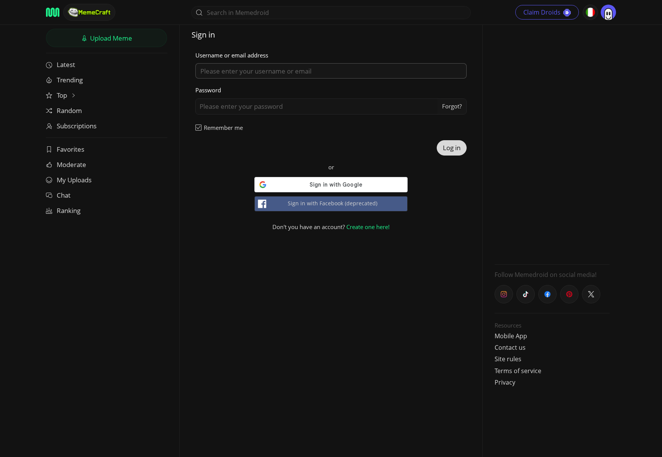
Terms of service (518, 371)
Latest (66, 64)
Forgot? (452, 106)
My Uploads (74, 179)
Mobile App (511, 336)
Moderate (71, 164)
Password (208, 90)
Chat (63, 195)
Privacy (505, 382)
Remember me (223, 127)
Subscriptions (77, 125)
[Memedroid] (52, 12)
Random (69, 110)
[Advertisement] (552, 144)
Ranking (68, 210)
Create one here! (368, 227)
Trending (70, 79)
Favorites (70, 149)
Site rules (508, 359)
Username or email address (231, 55)
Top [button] (63, 95)
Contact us (510, 347)
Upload (110, 38)
